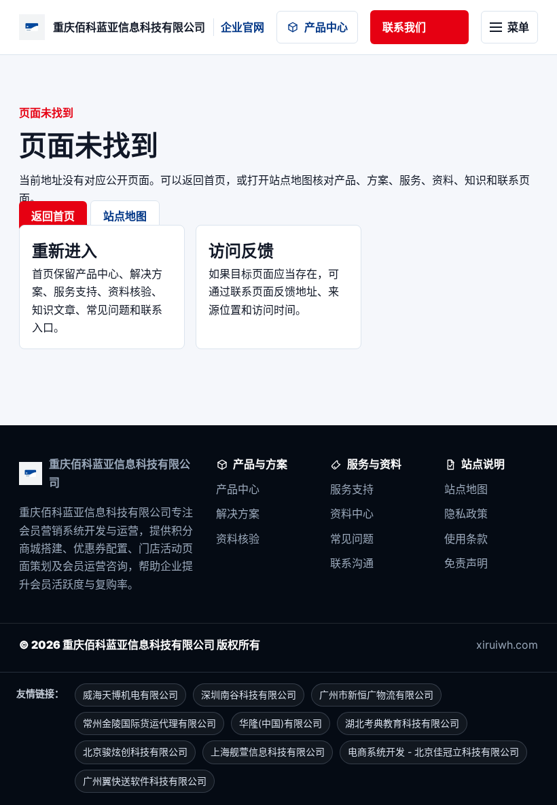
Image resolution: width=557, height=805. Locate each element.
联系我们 (404, 27)
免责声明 (466, 563)
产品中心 (326, 27)
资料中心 (352, 513)
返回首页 (53, 216)
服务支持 (352, 489)
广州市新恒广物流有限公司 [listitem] (376, 694)
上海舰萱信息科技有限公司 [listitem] (268, 751)
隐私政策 (466, 513)
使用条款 (466, 538)
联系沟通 (352, 563)
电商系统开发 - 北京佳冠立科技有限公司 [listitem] (433, 751)
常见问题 (352, 538)
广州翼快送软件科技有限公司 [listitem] (144, 781)
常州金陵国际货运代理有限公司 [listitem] (149, 723)
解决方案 (237, 513)
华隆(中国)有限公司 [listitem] (280, 723)
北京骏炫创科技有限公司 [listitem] (135, 751)
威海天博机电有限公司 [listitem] (130, 694)
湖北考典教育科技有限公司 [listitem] (402, 723)
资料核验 (237, 538)
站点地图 (125, 216)
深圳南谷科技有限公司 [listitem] (248, 694)
